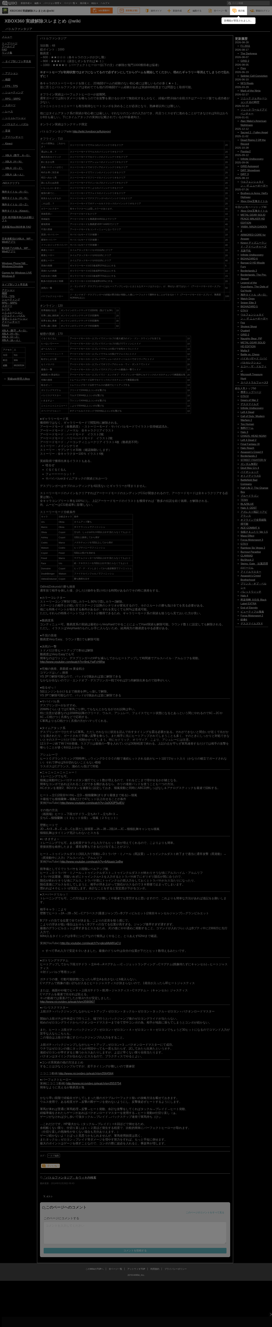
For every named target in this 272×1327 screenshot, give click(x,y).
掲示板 (241, 10)
